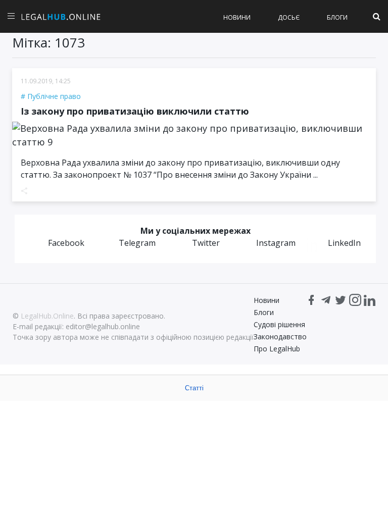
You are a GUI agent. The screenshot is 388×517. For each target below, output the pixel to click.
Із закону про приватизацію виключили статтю (135, 111)
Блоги (337, 17)
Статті (194, 388)
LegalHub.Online (47, 316)
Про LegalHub (277, 348)
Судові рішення (279, 324)
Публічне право (54, 96)
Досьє (289, 17)
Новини (237, 17)
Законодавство (280, 336)
